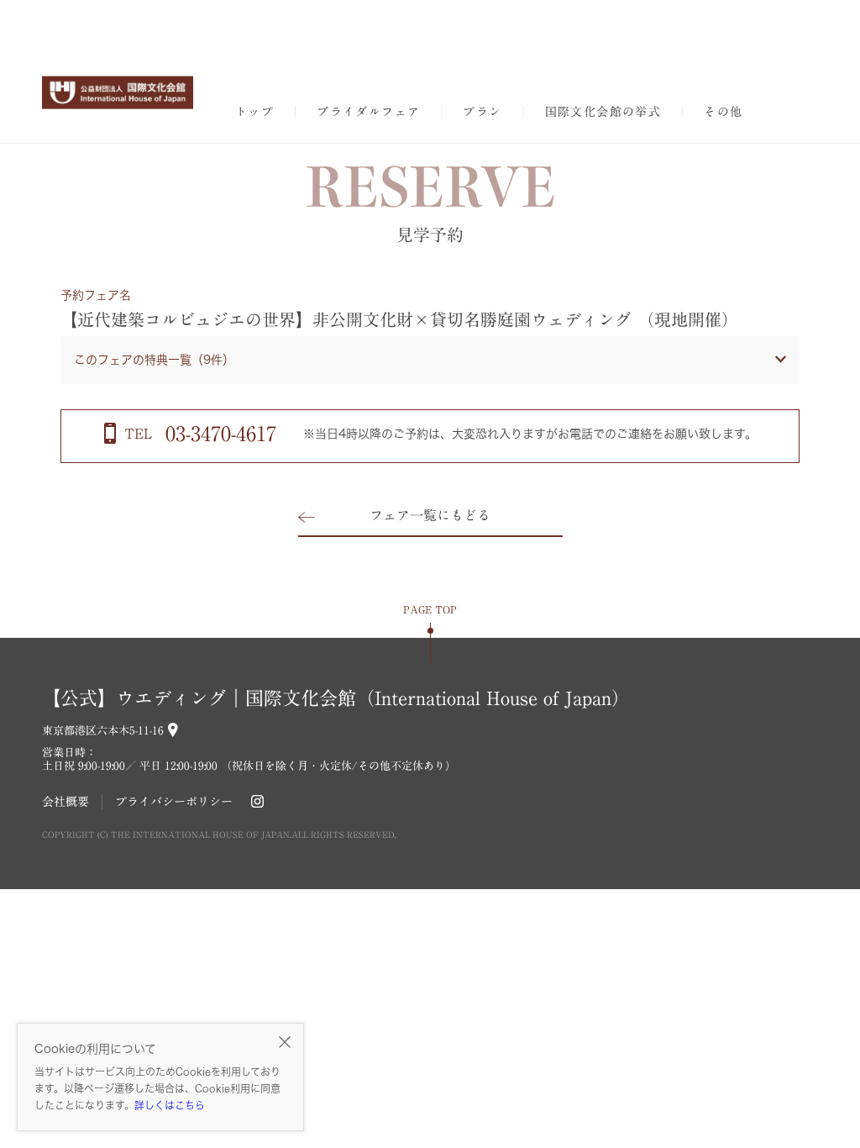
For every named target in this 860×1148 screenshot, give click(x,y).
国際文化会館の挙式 (603, 112)
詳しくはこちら (169, 1105)
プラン (482, 112)
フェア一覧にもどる (430, 515)
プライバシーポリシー (174, 802)
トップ (254, 112)
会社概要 (65, 802)
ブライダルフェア (368, 112)
